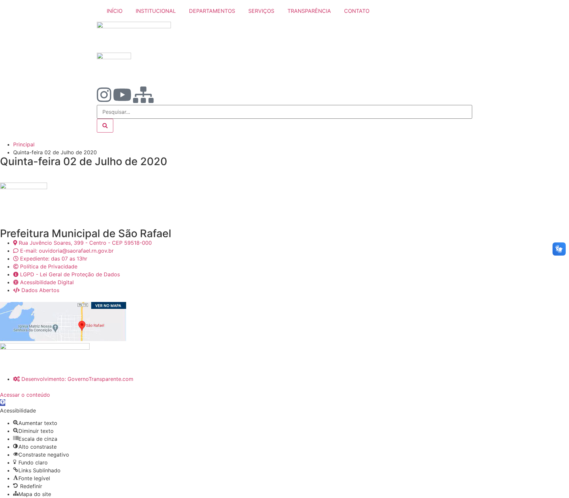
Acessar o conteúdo (25, 394)
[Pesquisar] (105, 126)
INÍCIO (114, 11)
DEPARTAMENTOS (212, 11)
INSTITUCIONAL (156, 11)
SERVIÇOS (261, 11)
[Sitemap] (143, 95)
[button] (2, 402)
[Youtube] (122, 95)
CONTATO (356, 11)
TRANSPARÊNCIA (309, 11)
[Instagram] (104, 95)
